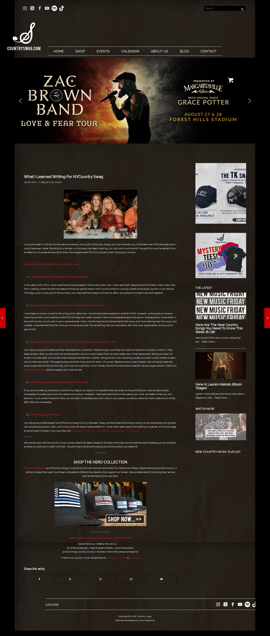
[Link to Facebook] (39, 8)
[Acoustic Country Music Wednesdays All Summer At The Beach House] (267, 318)
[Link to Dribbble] (61, 8)
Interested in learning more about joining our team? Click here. (106, 430)
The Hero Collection (34, 369)
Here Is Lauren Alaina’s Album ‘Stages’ (218, 386)
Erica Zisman (55, 182)
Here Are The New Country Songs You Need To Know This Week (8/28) (219, 328)
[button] (135, 101)
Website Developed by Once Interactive (135, 620)
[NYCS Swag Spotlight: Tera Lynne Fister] (3, 318)
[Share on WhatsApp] (100, 579)
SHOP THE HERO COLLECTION (100, 462)
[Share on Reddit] (131, 579)
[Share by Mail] (161, 579)
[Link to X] (32, 8)
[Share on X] (70, 579)
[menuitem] (58, 51)
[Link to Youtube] (47, 8)
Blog (43, 182)
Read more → (209, 341)
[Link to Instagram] (25, 8)
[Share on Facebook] (39, 579)
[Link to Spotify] (54, 8)
